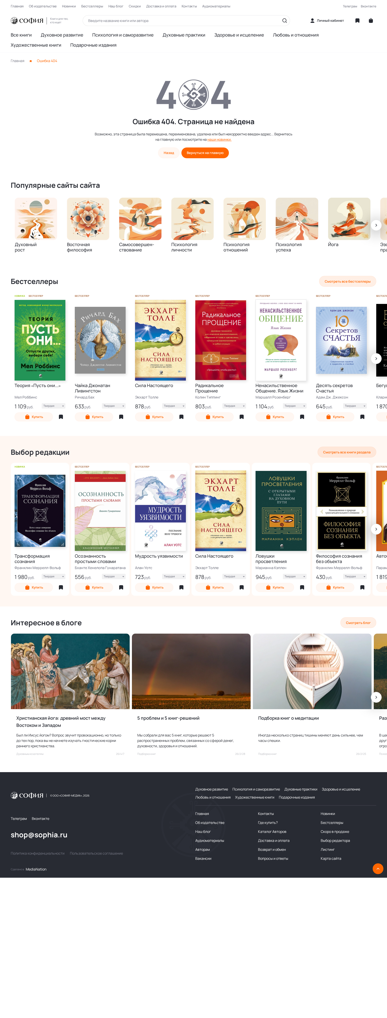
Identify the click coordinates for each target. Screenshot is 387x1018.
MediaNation (36, 869)
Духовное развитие (62, 35)
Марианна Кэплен (271, 568)
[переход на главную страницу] (27, 20)
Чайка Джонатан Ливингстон (92, 388)
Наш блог (115, 6)
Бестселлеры (92, 6)
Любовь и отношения (296, 35)
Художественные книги (36, 45)
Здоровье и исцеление (239, 35)
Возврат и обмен (272, 849)
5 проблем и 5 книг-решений (168, 718)
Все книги (21, 35)
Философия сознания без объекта (339, 558)
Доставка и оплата (161, 6)
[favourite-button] (60, 416)
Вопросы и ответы (273, 858)
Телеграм (350, 6)
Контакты (189, 6)
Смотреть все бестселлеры (348, 281)
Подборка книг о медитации (288, 718)
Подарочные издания (93, 45)
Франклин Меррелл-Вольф (38, 568)
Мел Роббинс (26, 397)
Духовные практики (184, 35)
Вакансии (203, 858)
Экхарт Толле (146, 397)
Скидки (135, 6)
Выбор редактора (335, 840)
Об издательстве (43, 6)
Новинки (69, 6)
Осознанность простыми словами (95, 558)
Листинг (328, 849)
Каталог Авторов (272, 831)
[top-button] (378, 868)
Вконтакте (368, 6)
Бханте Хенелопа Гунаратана (100, 568)
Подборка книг (146, 754)
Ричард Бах (85, 397)
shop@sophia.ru (39, 835)
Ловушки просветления (271, 558)
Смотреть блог (358, 622)
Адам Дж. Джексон (332, 397)
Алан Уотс (143, 568)
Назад (169, 152)
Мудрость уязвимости (159, 556)
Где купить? (268, 822)
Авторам (202, 849)
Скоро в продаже (335, 831)
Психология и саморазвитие (123, 35)
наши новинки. (219, 139)
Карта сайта (331, 858)
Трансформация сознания (32, 558)
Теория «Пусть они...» (38, 385)
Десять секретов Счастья (334, 388)
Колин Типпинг (208, 397)
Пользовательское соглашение (96, 853)
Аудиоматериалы (216, 6)
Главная (17, 6)
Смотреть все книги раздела (347, 452)
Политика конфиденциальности (37, 853)
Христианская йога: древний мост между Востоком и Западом (60, 721)
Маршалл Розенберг (273, 397)
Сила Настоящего (154, 385)
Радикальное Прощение (209, 388)
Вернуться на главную (205, 152)
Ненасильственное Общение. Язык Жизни (279, 388)
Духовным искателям (29, 754)
